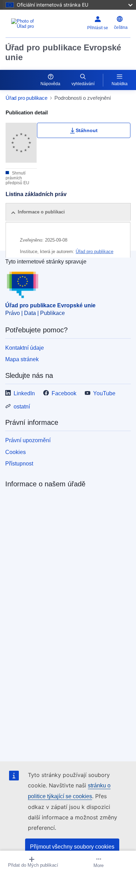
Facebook (64, 393)
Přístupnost (19, 464)
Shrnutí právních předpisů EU (17, 178)
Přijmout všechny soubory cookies (72, 847)
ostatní (22, 407)
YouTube (104, 393)
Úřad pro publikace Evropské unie (63, 52)
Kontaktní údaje (24, 348)
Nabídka (120, 83)
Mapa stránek (22, 359)
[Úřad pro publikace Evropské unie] (27, 23)
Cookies (15, 452)
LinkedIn (24, 393)
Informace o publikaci (41, 211)
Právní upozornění (28, 440)
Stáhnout (87, 130)
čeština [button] (121, 27)
